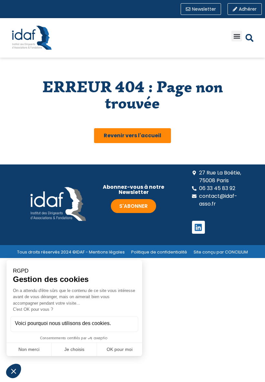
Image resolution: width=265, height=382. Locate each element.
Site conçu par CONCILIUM (221, 252)
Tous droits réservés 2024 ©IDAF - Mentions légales (71, 252)
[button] (236, 36)
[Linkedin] (198, 227)
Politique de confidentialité (159, 252)
